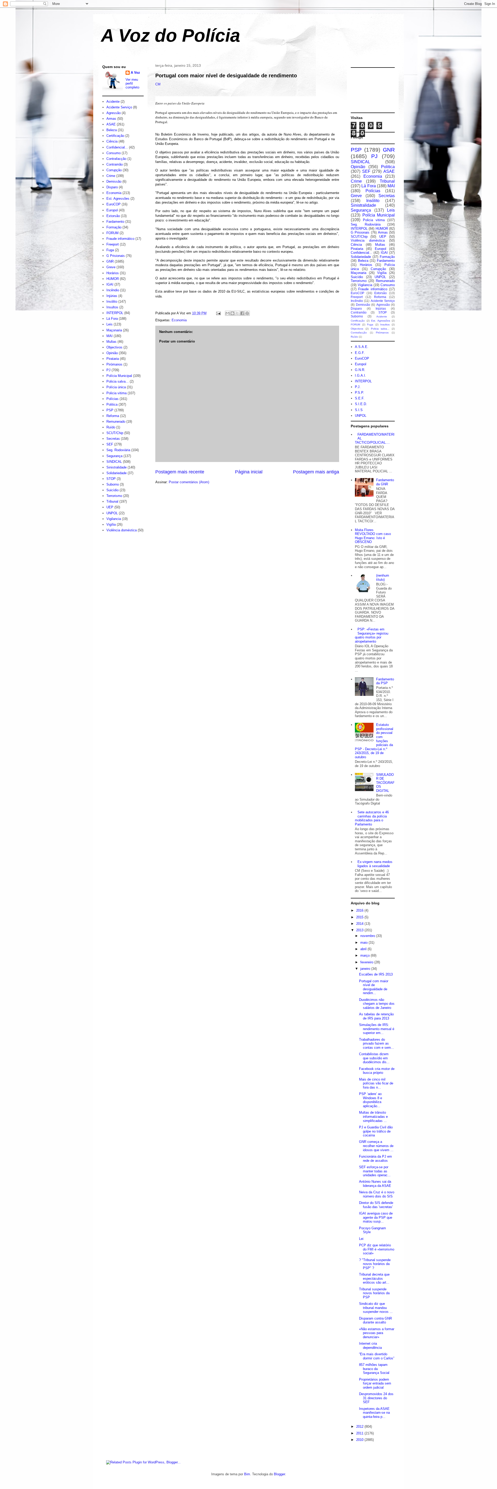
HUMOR (112, 279)
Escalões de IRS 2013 (376, 974)
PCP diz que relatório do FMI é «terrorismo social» (376, 1249)
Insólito (111, 301)
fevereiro (367, 962)
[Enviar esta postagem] (218, 313)
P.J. (358, 387)
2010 (360, 1440)
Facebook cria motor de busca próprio (376, 1071)
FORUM (112, 233)
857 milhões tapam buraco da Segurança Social (374, 1369)
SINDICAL (114, 462)
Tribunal (112, 501)
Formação (113, 227)
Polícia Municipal (119, 376)
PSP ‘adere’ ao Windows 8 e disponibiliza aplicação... (370, 1100)
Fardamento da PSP (385, 681)
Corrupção (114, 170)
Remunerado (115, 421)
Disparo (112, 187)
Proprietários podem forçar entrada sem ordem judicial (375, 1383)
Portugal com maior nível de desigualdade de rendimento (226, 75)
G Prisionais (115, 256)
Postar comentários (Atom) (189, 482)
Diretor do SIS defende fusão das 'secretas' (376, 1205)
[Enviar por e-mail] (227, 313)
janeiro (365, 969)
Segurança (114, 456)
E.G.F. (360, 353)
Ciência (112, 141)
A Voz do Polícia (170, 35)
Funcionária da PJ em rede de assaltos (375, 1159)
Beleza (111, 130)
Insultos (112, 307)
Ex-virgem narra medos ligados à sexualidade (374, 864)
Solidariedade (116, 473)
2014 (360, 924)
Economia (179, 320)
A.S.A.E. (361, 347)
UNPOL (112, 513)
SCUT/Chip (114, 433)
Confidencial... (117, 147)
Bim (247, 1474)
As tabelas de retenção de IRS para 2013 (376, 1016)
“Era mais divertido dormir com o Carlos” (376, 1356)
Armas (111, 119)
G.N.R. (360, 370)
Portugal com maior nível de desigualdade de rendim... (373, 987)
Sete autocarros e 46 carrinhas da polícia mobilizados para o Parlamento (372, 818)
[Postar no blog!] (232, 313)
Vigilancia (113, 519)
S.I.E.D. (361, 404)
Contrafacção (116, 159)
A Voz (135, 73)
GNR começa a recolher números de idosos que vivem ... (376, 1146)
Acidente (113, 101)
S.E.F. (359, 398)
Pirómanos (114, 364)
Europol (112, 210)
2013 (360, 930)
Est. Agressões (117, 198)
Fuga (110, 250)
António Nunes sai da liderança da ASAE (375, 1184)
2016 (360, 910)
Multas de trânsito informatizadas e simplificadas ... (373, 1116)
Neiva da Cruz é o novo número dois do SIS (376, 1194)
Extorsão (113, 216)
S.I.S (359, 410)
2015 (360, 917)
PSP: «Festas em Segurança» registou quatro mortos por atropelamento (371, 635)
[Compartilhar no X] (237, 313)
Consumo (113, 153)
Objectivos (114, 347)
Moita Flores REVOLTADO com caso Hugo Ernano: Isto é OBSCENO (373, 536)
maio (364, 942)
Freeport (112, 244)
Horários (112, 273)
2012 (360, 1426)
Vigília (111, 524)
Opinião (112, 353)
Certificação (115, 136)
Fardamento (115, 222)
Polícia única (116, 387)
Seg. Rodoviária (118, 450)
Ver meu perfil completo (132, 83)
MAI (109, 336)
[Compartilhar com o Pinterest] (247, 313)
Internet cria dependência (370, 1346)
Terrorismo (114, 496)
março (365, 955)
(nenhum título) (382, 578)
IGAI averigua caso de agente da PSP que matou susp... (376, 1217)
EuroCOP (113, 204)
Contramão (114, 164)
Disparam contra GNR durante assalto (375, 1320)
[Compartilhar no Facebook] (242, 313)
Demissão (113, 181)
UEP (109, 507)
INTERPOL (114, 313)
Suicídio (112, 490)
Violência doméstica (121, 530)
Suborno (112, 484)
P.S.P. (359, 392)
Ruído (110, 427)
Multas (111, 342)
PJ (108, 370)
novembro (368, 936)
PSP (109, 410)
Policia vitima (116, 393)
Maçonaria (114, 330)
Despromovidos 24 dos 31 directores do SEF (376, 1398)
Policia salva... (117, 381)
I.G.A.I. (360, 375)
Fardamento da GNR (385, 482)
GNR (110, 261)
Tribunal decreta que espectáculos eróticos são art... (374, 1278)
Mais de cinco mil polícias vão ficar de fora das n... (376, 1083)
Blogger (279, 1474)
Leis (109, 324)
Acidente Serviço (119, 107)
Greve (110, 267)
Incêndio (112, 290)
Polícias (112, 399)
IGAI (109, 284)
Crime (110, 176)
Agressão (113, 113)
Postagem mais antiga (316, 471)
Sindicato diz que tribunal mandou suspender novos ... (376, 1308)
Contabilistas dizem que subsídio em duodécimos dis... (374, 1058)
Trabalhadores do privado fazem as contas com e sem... (376, 1043)
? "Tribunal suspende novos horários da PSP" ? (375, 1264)
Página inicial (248, 471)
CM (157, 84)
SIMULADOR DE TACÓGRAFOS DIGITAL (385, 783)
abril (364, 949)
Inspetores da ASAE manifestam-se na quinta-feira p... (374, 1413)
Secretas (113, 439)
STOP (111, 479)
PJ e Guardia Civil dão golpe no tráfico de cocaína (376, 1131)
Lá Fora (112, 319)
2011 (360, 1433)
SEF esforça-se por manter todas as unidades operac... (375, 1171)
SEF (109, 444)
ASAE (111, 124)
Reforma (112, 416)
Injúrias (111, 296)
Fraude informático (120, 239)
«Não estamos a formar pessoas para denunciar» (376, 1333)
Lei (361, 1239)
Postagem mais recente (179, 471)
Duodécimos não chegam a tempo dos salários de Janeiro (376, 1004)
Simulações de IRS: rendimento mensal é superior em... (376, 1029)
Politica (112, 404)
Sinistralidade (116, 467)
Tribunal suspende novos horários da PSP (374, 1293)
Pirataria (112, 359)
